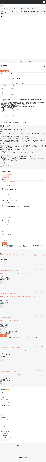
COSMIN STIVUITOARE (7, 174)
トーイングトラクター (18, 255)
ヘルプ (2, 397)
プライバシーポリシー (17, 245)
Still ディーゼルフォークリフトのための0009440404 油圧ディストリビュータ (17, 296)
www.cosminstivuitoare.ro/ (7, 195)
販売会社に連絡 (5, 71)
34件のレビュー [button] (13, 181)
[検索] (44, 5)
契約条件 (3, 417)
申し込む (3, 335)
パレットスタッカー (27, 254)
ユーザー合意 (28, 245)
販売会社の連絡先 (5, 399)
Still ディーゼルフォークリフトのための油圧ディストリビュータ (14, 320)
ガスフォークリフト (27, 255)
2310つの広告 (7, 177)
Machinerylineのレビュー (6, 424)
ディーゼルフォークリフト (37, 254)
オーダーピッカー (10, 255)
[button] (44, 2)
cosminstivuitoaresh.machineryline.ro (9, 183)
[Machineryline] (4, 8)
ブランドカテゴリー (5, 426)
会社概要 (3, 395)
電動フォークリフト (4, 254)
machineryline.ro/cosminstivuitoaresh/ (9, 194)
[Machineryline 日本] (8, 2)
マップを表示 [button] (22, 215)
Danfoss (12, 73)
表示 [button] (10, 191)
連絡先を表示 (3, 111)
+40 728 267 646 (14, 200)
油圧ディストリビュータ (16, 78)
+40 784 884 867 (14, 191)
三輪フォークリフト (12, 254)
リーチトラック (20, 254)
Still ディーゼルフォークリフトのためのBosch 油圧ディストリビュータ (16, 273)
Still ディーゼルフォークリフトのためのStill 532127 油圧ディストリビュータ (17, 351)
